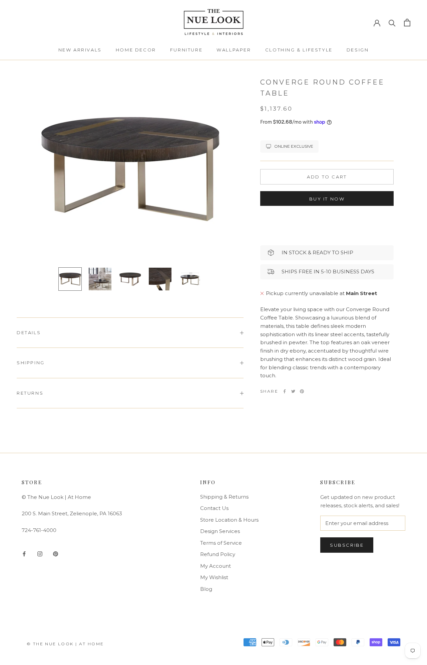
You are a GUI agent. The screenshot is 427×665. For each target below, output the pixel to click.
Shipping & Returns (224, 497)
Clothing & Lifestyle (299, 49)
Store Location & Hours (229, 520)
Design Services (220, 531)
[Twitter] (293, 391)
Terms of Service (221, 543)
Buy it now (327, 199)
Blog (206, 589)
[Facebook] (285, 391)
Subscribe (347, 545)
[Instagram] (39, 553)
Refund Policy (217, 554)
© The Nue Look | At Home (65, 643)
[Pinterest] (302, 391)
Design (358, 49)
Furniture (186, 49)
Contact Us (214, 508)
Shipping (31, 362)
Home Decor (136, 49)
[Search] (392, 22)
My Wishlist (214, 577)
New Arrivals (80, 49)
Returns (30, 393)
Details (29, 332)
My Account (215, 566)
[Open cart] (407, 22)
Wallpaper (234, 49)
